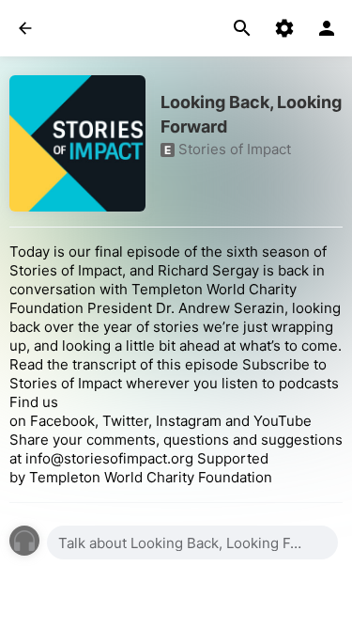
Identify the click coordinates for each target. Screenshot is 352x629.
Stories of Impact (234, 149)
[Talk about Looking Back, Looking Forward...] (192, 542)
